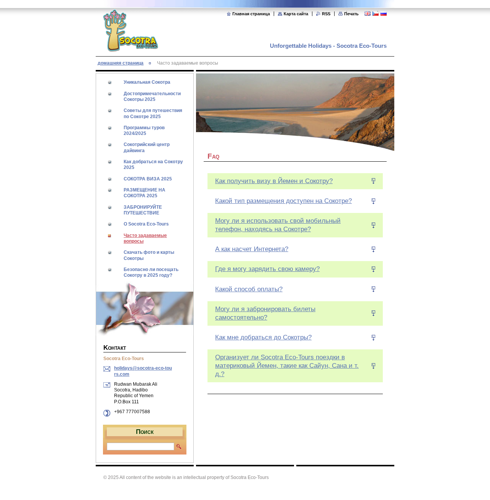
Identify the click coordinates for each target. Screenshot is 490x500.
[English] (367, 13)
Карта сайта (296, 13)
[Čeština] (375, 13)
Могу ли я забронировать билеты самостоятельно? (265, 313)
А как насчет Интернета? (251, 249)
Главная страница (251, 13)
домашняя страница (121, 63)
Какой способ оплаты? (249, 289)
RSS (326, 13)
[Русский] (384, 13)
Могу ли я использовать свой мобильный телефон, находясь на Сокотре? (278, 225)
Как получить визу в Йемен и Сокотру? (274, 181)
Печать (351, 13)
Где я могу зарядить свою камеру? (267, 269)
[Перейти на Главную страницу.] (130, 47)
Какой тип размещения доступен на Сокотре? (283, 201)
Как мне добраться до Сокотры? (263, 337)
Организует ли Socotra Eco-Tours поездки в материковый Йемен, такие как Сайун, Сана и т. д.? (287, 366)
